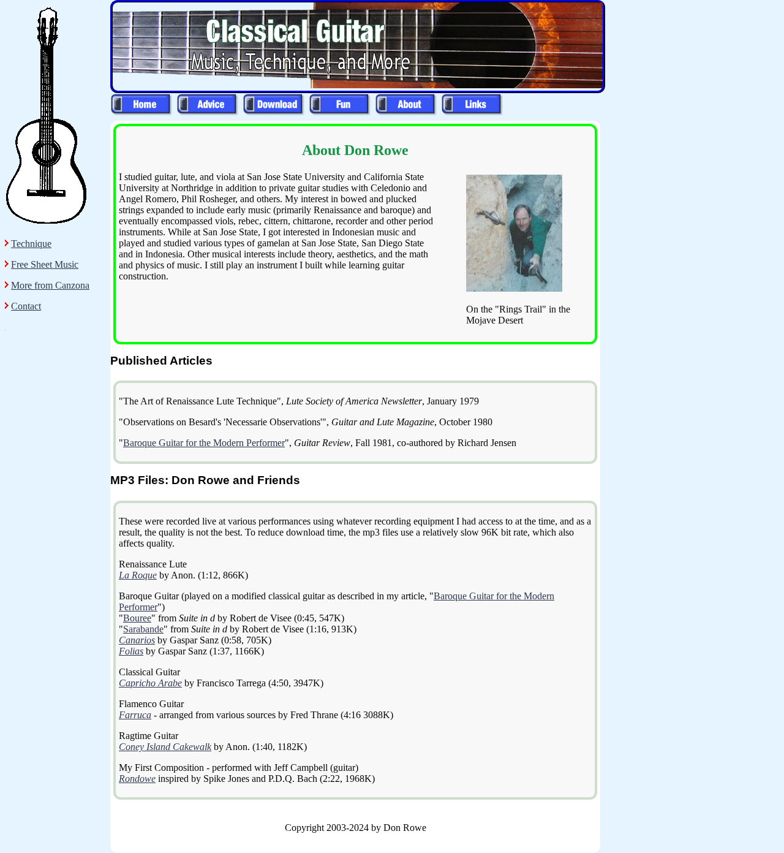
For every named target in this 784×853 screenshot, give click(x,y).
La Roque (138, 575)
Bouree (137, 618)
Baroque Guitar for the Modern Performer (204, 443)
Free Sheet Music (44, 264)
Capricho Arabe (150, 683)
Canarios (137, 640)
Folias (131, 651)
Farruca (135, 715)
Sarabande (143, 629)
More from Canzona (50, 285)
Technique (31, 243)
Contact (26, 306)
